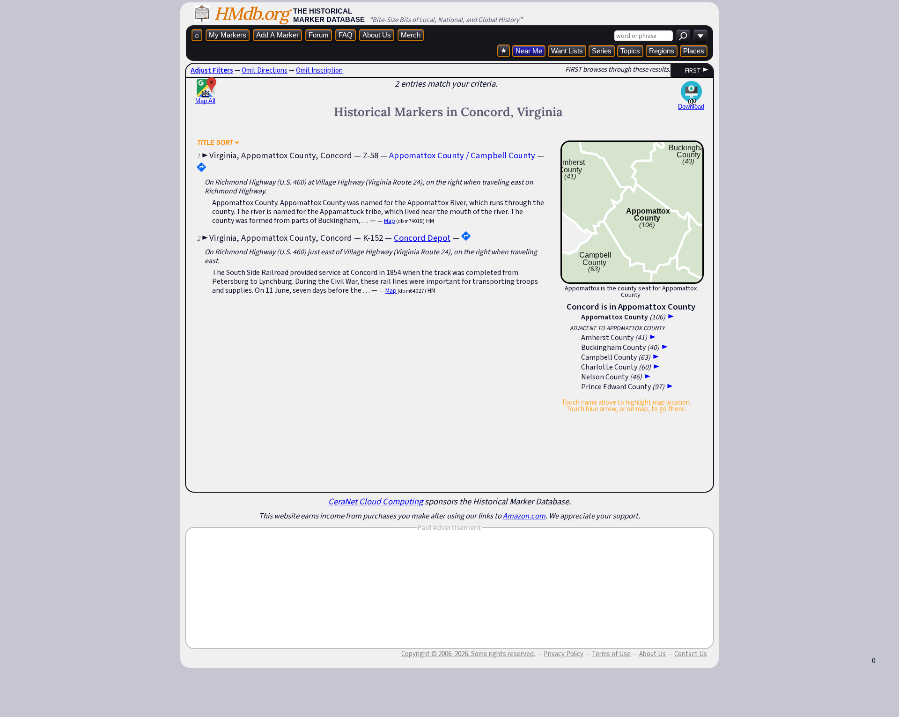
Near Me (529, 51)
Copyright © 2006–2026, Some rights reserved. (468, 653)
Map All (205, 97)
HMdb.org (251, 13)
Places (693, 51)
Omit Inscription (319, 70)
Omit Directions (264, 70)
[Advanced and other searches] (700, 36)
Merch (410, 35)
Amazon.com (524, 515)
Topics (630, 51)
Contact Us (690, 653)
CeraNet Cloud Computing (375, 501)
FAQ (346, 35)
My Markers (227, 35)
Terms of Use (611, 653)
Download (691, 106)
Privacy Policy (563, 653)
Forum (319, 35)
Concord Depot (422, 238)
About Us (376, 35)
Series (602, 51)
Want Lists (567, 51)
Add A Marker (277, 35)
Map (389, 221)
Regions (661, 51)
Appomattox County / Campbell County (462, 155)
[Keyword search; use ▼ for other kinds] (683, 36)
